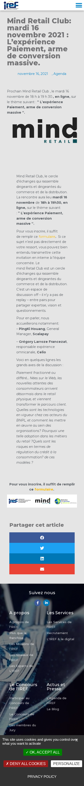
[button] (79, 5)
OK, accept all (44, 752)
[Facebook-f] (37, 603)
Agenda (59, 74)
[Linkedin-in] (46, 603)
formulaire (47, 237)
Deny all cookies (27, 764)
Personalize (66, 764)
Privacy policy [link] (42, 777)
